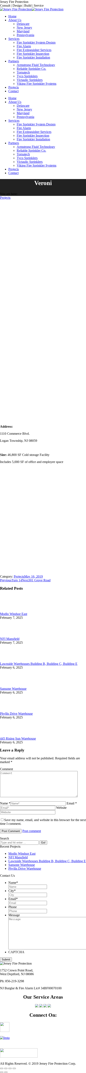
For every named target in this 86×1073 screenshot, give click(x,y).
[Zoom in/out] (14, 1068)
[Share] (6, 1068)
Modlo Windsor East (13, 614)
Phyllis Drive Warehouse (16, 713)
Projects (5, 197)
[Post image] (11, 610)
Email (13, 899)
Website (61, 807)
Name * (5, 803)
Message (14, 915)
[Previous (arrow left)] (1, 1072)
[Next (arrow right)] (6, 1072)
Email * (72, 803)
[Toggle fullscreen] (10, 1068)
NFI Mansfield (9, 639)
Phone (12, 907)
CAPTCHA (16, 952)
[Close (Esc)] (1, 1068)
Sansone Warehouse (13, 688)
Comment (6, 769)
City (12, 891)
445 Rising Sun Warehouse (18, 738)
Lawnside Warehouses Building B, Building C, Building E (38, 663)
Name (13, 882)
